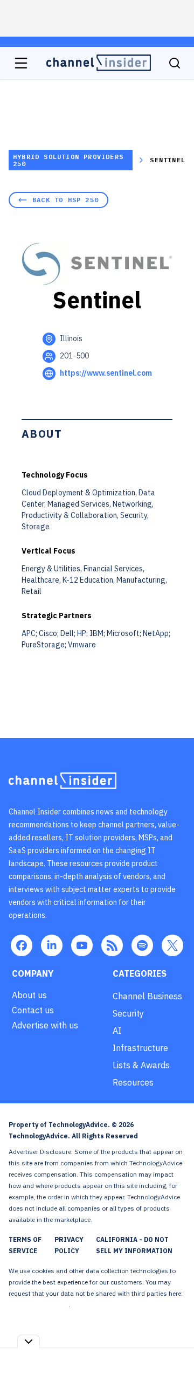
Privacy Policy (69, 1245)
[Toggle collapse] (28, 1341)
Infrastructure (140, 1047)
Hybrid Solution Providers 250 (68, 160)
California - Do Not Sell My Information (134, 1245)
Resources (133, 1082)
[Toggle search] (174, 63)
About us (29, 995)
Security (128, 1013)
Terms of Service (25, 1245)
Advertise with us (45, 1025)
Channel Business (147, 996)
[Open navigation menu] (21, 63)
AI (117, 1030)
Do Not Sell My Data (38, 1305)
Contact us (33, 1010)
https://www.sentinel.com (106, 373)
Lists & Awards (141, 1065)
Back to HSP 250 (65, 200)
